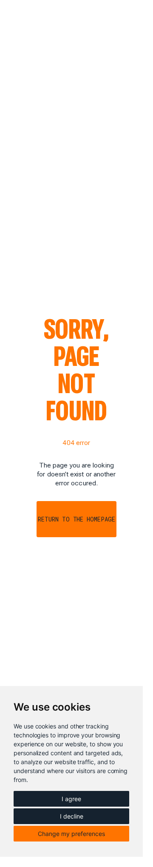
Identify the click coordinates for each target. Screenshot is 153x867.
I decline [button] (71, 816)
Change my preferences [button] (71, 833)
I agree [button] (71, 798)
